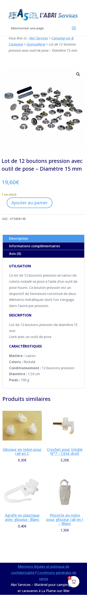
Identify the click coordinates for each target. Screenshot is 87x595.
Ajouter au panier (29, 203)
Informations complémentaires (34, 246)
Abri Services (38, 38)
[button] (78, 74)
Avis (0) (15, 253)
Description (18, 238)
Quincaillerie (36, 44)
